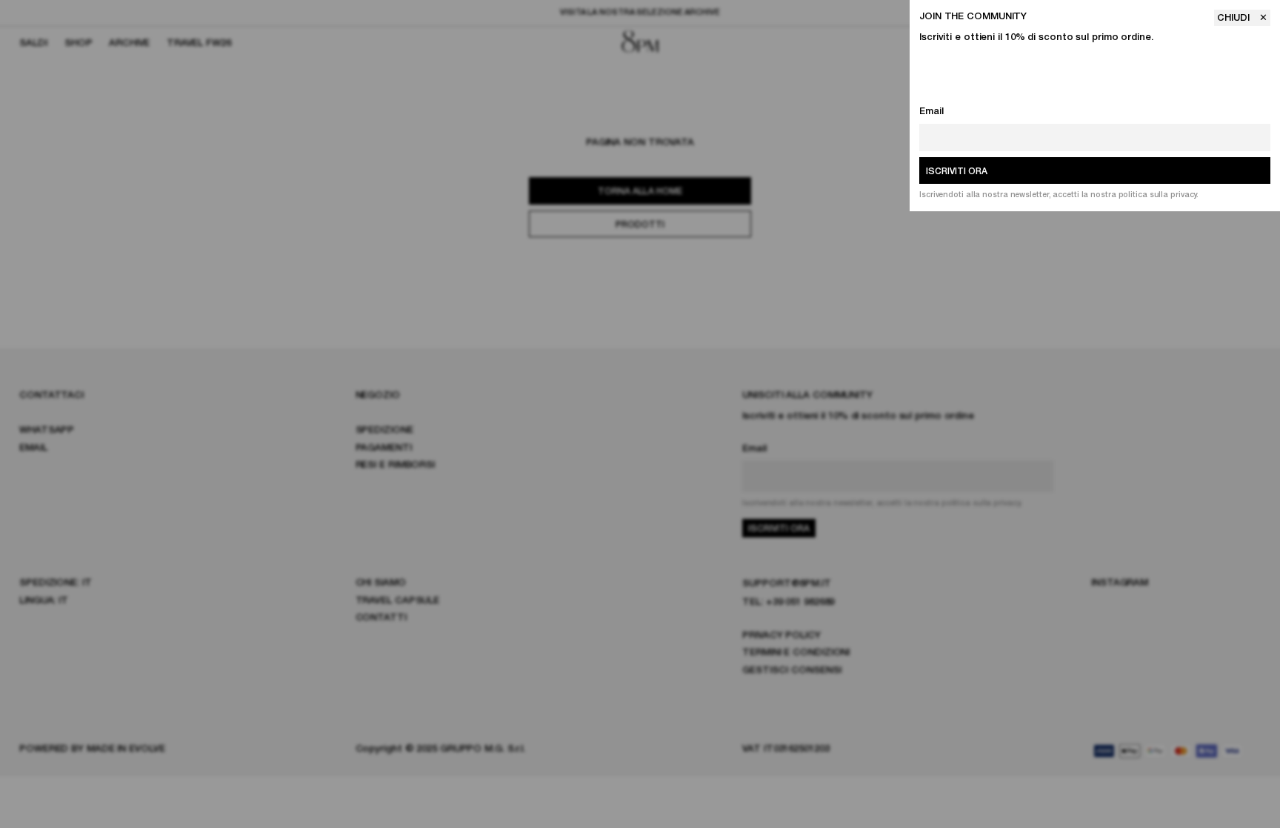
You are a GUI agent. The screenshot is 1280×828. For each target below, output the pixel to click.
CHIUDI (1235, 18)
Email (931, 111)
